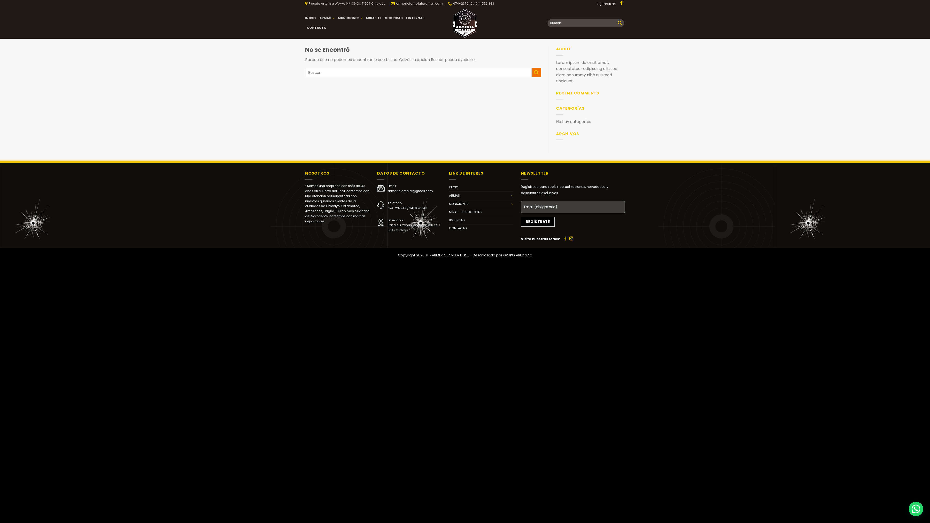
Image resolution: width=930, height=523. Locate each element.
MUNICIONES (348, 18)
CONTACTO (316, 28)
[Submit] (620, 23)
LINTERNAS (415, 18)
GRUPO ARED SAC (517, 255)
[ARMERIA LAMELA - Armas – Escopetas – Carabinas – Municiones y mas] (465, 23)
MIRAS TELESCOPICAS (384, 18)
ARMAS (325, 18)
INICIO (310, 18)
